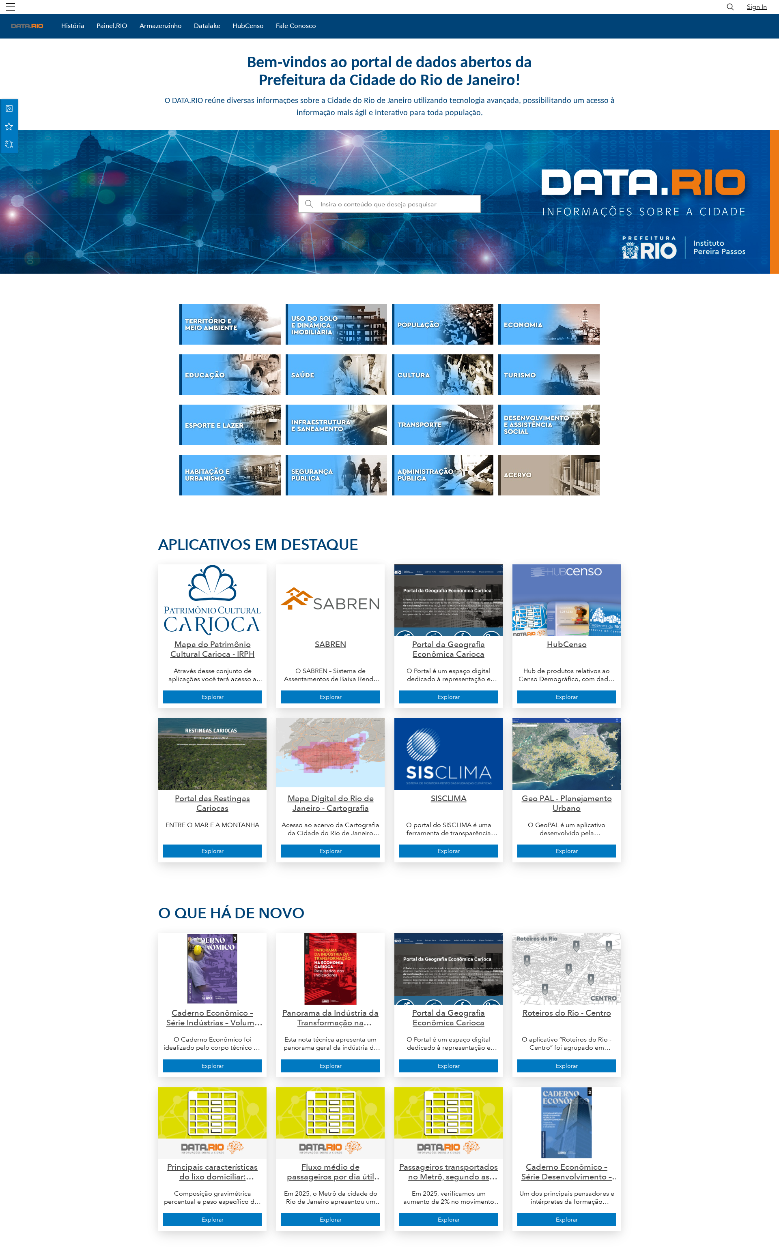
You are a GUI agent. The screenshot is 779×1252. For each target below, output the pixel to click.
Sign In (757, 7)
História (72, 26)
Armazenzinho (161, 26)
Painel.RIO (112, 26)
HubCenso (248, 26)
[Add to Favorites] (9, 126)
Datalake (207, 26)
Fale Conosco (296, 26)
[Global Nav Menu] (10, 7)
